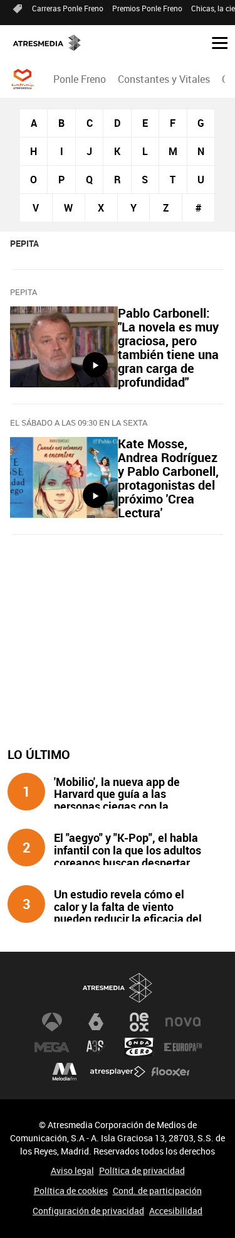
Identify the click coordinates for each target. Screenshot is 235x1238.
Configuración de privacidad (88, 1211)
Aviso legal (72, 1170)
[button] (214, 42)
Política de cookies (71, 1191)
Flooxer (170, 1072)
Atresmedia (118, 987)
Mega (52, 1047)
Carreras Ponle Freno (67, 8)
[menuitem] (79, 79)
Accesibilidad (175, 1211)
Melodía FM (64, 1072)
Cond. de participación (157, 1191)
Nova (183, 1022)
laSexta (96, 1022)
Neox (139, 1022)
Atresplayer (118, 1072)
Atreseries (96, 1047)
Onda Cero (139, 1047)
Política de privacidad (142, 1170)
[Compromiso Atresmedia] (22, 79)
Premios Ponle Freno (147, 8)
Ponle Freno (79, 79)
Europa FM (183, 1047)
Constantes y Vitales (164, 79)
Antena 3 (52, 1022)
